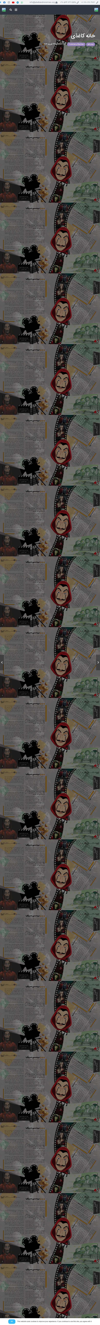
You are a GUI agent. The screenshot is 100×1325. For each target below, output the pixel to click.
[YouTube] (13, 2)
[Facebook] (4, 2)
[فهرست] (16, 10)
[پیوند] (96, 10)
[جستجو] (10, 10)
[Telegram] (17, 2)
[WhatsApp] (22, 2)
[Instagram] (9, 2)
